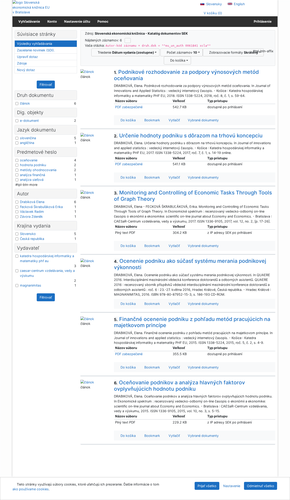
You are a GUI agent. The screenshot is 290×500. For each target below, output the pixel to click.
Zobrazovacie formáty (232, 52)
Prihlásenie (262, 21)
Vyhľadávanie (29, 21)
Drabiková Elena (32, 202)
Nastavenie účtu (77, 21)
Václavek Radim (32, 211)
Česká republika (32, 239)
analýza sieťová (32, 180)
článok (25, 103)
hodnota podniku (33, 165)
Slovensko (28, 234)
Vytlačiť (173, 120)
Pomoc (102, 21)
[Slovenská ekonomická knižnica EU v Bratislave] (31, 7)
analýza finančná (32, 175)
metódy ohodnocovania (38, 170)
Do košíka (176, 60)
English (239, 4)
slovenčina (28, 138)
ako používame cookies (30, 489)
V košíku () (212, 13)
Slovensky (213, 4)
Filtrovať (46, 84)
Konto (52, 21)
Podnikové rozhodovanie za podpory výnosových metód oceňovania (186, 75)
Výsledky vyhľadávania (34, 43)
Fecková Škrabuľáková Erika (41, 207)
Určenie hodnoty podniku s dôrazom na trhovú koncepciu (188, 135)
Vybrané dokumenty (203, 120)
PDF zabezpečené (129, 107)
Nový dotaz (26, 70)
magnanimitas (30, 285)
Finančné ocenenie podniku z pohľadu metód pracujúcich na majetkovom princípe (192, 322)
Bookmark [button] (151, 120)
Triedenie (125, 52)
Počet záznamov (181, 52)
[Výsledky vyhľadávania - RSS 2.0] (128, 40)
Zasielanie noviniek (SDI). (36, 50)
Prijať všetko (207, 486)
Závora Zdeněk (31, 216)
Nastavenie (231, 486)
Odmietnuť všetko (260, 486)
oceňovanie (28, 160)
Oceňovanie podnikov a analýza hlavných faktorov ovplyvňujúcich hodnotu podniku (179, 385)
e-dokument (29, 120)
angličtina (27, 143)
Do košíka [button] (127, 120)
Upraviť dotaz (27, 57)
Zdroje (22, 63)
